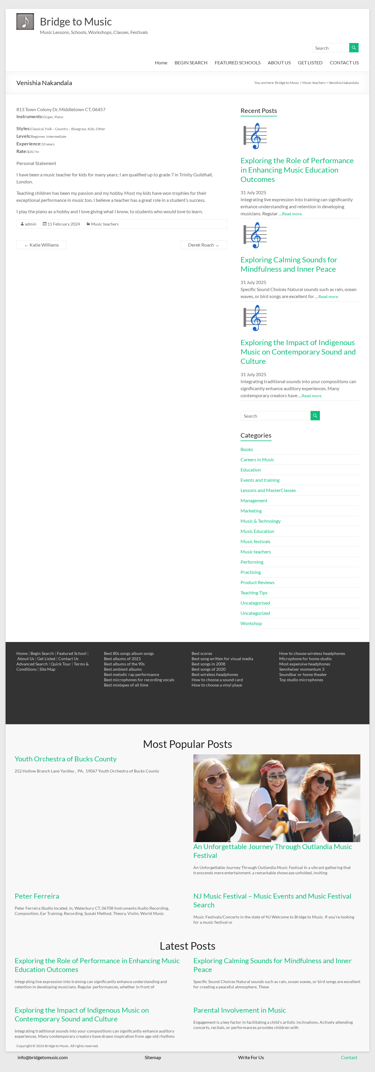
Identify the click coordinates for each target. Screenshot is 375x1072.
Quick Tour (61, 663)
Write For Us (251, 1057)
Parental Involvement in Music (239, 1010)
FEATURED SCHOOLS (237, 62)
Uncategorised (255, 602)
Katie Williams (41, 244)
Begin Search (42, 653)
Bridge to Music (76, 21)
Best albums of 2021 (122, 658)
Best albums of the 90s (124, 663)
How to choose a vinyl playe (217, 684)
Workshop (251, 623)
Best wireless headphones (215, 674)
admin (30, 223)
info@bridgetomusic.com (43, 1057)
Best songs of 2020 (209, 669)
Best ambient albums (123, 669)
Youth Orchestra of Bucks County (66, 758)
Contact (349, 1057)
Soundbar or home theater (303, 674)
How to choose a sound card (217, 679)
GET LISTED (310, 62)
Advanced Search (32, 663)
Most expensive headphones (304, 663)
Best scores (202, 653)
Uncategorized (255, 613)
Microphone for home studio (305, 658)
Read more (292, 213)
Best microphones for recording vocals (139, 679)
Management (254, 500)
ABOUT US (279, 62)
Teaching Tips (254, 592)
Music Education (257, 531)
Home (161, 62)
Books (247, 449)
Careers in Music (257, 459)
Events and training (260, 480)
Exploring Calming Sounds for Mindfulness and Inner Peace (289, 264)
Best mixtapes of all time (126, 684)
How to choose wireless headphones (312, 653)
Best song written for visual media (222, 658)
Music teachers (105, 223)
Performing (252, 562)
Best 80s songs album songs (129, 653)
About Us (25, 658)
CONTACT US (344, 62)
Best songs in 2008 (208, 663)
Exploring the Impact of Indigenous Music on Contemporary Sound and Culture (298, 352)
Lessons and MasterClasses (268, 490)
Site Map (47, 669)
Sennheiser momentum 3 (301, 669)
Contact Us (68, 658)
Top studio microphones (301, 679)
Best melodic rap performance (131, 674)
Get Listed (46, 658)
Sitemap (153, 1057)
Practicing (251, 572)
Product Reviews (258, 582)
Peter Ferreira (37, 896)
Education (251, 469)
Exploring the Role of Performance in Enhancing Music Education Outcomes (297, 170)
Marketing (251, 510)
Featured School (71, 653)
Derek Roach (203, 244)
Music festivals (255, 541)
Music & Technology (261, 521)
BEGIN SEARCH (191, 62)
